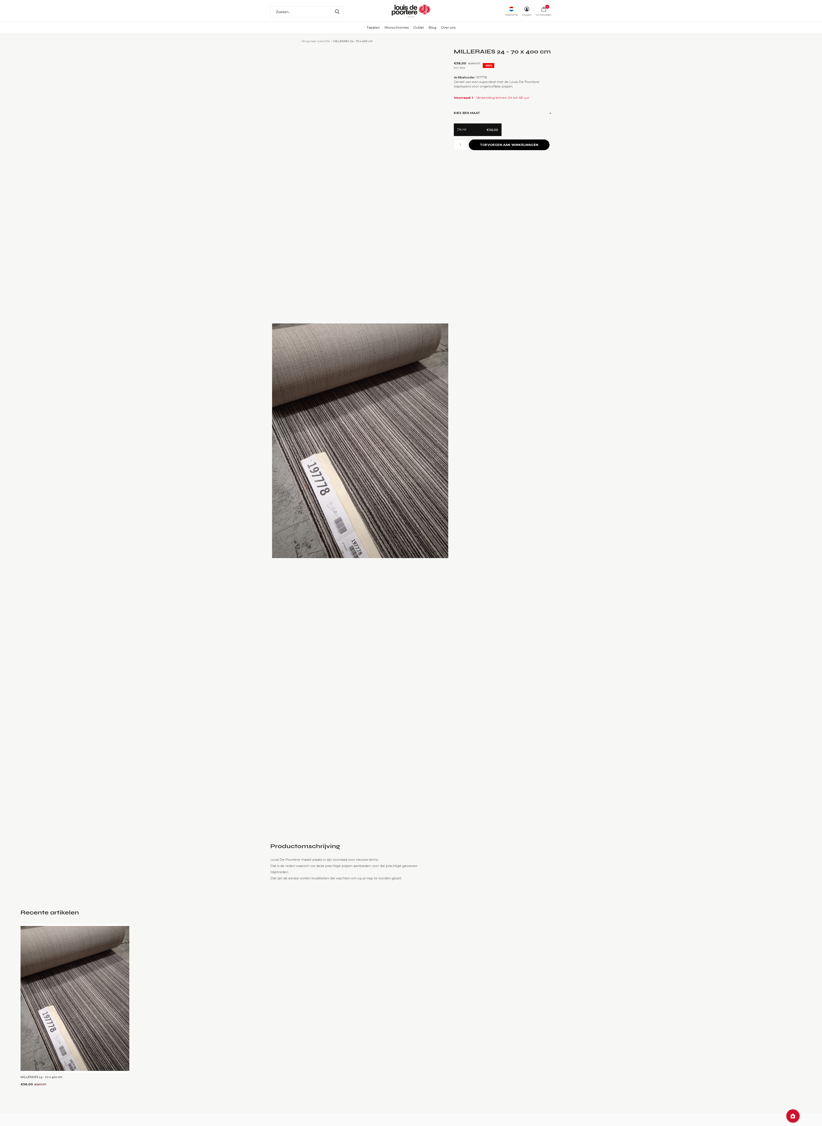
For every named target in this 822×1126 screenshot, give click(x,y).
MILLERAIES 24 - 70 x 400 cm (41, 1077)
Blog (432, 27)
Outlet (418, 27)
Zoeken (337, 11)
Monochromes (396, 27)
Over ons (448, 27)
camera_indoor (793, 1116)
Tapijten (373, 27)
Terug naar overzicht (315, 41)
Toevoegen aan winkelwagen (509, 145)
